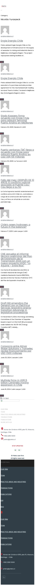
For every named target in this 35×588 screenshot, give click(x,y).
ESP (2, 500)
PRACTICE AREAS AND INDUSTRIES (13, 482)
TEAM (3, 475)
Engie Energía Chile (12, 40)
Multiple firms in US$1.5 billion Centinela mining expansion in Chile (15, 383)
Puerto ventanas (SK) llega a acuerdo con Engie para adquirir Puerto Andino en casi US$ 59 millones (17, 153)
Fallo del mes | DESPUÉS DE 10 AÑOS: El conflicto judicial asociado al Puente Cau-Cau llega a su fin (17, 183)
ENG (2, 507)
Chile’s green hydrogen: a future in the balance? (15, 226)
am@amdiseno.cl (7, 36)
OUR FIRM (4, 469)
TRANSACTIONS (7, 488)
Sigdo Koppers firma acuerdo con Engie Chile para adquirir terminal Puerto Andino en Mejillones (17, 119)
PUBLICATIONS (6, 494)
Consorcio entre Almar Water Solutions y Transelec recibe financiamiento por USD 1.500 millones (17, 350)
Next (7, 398)
